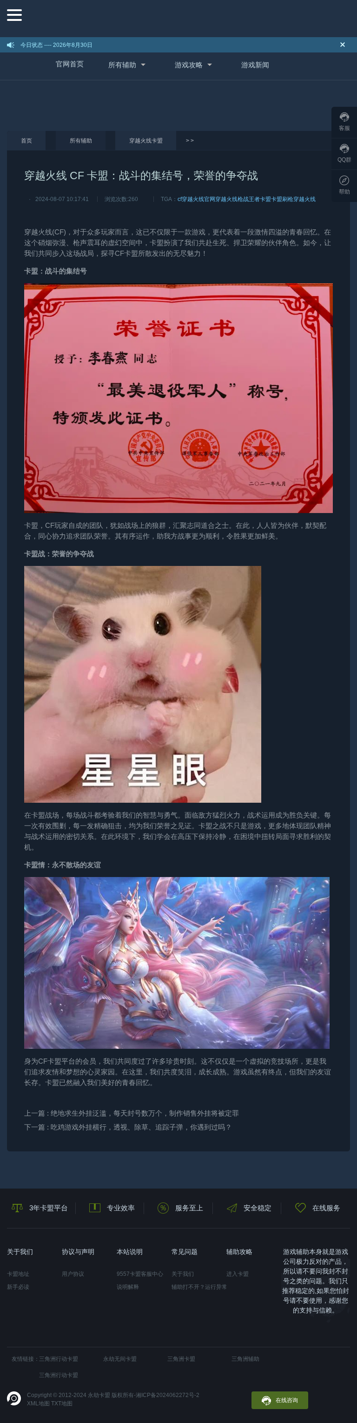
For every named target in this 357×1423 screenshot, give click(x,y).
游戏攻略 (189, 65)
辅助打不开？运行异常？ (199, 1287)
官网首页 (70, 64)
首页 (26, 140)
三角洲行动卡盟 (58, 1359)
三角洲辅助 (245, 1359)
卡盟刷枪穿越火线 (293, 199)
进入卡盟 (237, 1274)
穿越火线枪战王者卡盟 (243, 199)
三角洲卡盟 (181, 1359)
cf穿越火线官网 (196, 199)
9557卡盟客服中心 (140, 1274)
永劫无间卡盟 (120, 1359)
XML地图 (38, 1403)
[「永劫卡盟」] (186, 17)
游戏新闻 (255, 65)
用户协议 (73, 1274)
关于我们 (183, 1274)
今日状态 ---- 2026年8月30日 (56, 45)
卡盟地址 (18, 1274)
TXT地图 (62, 1403)
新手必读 (18, 1287)
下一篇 (128, 1127)
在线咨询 (287, 1400)
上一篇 (131, 1113)
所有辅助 (122, 65)
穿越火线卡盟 (146, 140)
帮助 (344, 191)
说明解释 (128, 1287)
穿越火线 (38, 232)
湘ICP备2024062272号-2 (167, 1395)
